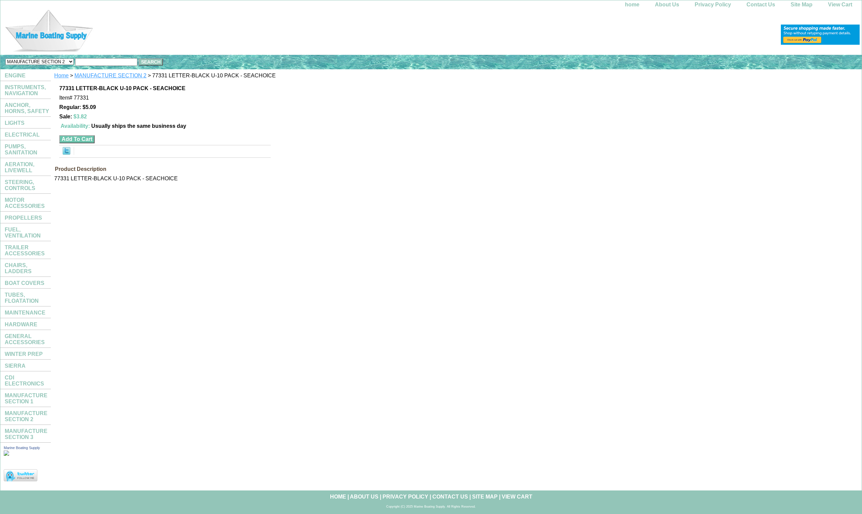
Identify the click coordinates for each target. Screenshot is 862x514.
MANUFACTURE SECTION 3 (26, 434)
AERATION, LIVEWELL (19, 167)
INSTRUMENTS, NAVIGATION (25, 90)
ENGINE (15, 75)
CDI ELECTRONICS (24, 381)
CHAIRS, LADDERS (18, 268)
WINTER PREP (24, 354)
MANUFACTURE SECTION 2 (110, 75)
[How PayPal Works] (820, 43)
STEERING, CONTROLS (20, 185)
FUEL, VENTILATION (23, 232)
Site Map (802, 4)
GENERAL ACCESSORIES (25, 339)
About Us (667, 4)
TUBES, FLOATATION (22, 298)
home (632, 4)
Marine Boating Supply (22, 448)
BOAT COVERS (24, 283)
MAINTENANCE (25, 313)
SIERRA (15, 366)
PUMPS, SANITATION (21, 149)
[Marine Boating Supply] (84, 32)
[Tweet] (66, 153)
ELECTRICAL (22, 135)
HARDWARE (21, 324)
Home (61, 75)
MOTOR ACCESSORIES (25, 203)
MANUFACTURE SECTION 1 (26, 398)
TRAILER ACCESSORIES (25, 250)
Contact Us (761, 4)
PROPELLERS (23, 218)
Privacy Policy (713, 4)
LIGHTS (15, 123)
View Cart (840, 4)
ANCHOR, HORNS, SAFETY (27, 108)
